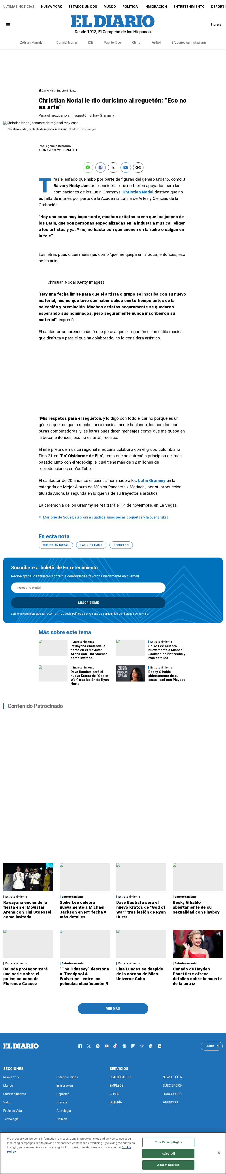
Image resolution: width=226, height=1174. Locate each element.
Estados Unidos (82, 7)
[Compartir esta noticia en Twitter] (113, 167)
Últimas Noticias (18, 7)
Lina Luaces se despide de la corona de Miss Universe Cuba (139, 973)
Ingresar (217, 24)
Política (130, 7)
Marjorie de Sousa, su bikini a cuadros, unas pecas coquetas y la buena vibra (105, 517)
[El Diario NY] (112, 24)
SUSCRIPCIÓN (172, 1085)
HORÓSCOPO (172, 1094)
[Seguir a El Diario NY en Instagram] (97, 1046)
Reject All (168, 1153)
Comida (61, 1102)
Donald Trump (66, 42)
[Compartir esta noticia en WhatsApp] (88, 167)
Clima (136, 42)
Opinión (61, 1119)
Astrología (63, 1110)
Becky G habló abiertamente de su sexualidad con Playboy (166, 676)
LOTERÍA (116, 1102)
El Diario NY (46, 90)
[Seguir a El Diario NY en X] (89, 1046)
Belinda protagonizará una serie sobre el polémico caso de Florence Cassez (25, 976)
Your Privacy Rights (168, 1142)
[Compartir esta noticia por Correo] (126, 167)
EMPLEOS (117, 1085)
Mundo (110, 7)
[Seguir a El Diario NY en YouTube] (106, 1046)
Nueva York (51, 7)
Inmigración (156, 7)
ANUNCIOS (170, 1102)
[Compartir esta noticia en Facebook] (100, 167)
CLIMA (114, 1094)
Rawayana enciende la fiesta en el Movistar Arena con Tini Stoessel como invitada (89, 652)
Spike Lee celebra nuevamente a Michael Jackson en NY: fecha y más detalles (166, 652)
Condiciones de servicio (133, 613)
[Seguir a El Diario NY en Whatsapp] (150, 1046)
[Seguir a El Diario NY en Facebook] (80, 1046)
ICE (90, 42)
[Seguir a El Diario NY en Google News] (124, 1046)
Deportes (62, 1094)
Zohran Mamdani (32, 42)
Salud (7, 1102)
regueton (121, 545)
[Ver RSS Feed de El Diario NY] (159, 1046)
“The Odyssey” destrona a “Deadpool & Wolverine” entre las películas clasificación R (84, 976)
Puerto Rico (112, 42)
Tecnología (11, 1119)
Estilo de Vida (12, 1110)
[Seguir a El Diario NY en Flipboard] (133, 1046)
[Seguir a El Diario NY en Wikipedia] (141, 1046)
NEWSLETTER (172, 1077)
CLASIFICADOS (120, 1077)
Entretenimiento (189, 7)
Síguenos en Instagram (189, 42)
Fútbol (156, 42)
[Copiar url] (138, 167)
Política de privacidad (85, 613)
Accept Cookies (168, 1165)
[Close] (219, 1152)
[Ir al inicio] (21, 1046)
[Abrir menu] (8, 25)
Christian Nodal (56, 545)
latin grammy (91, 545)
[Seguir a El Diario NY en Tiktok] (115, 1046)
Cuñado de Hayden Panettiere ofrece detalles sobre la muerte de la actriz (197, 976)
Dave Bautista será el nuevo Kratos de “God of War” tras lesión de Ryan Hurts (90, 678)
